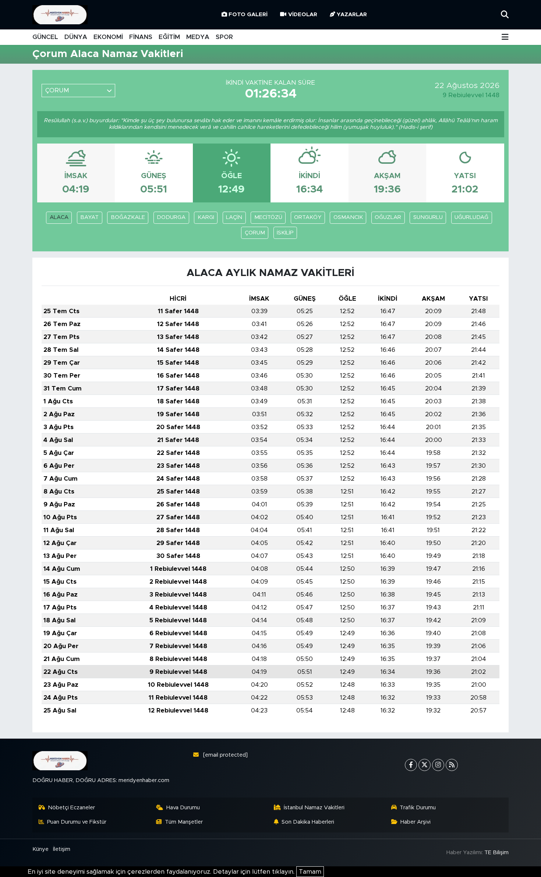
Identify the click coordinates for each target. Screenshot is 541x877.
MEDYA (197, 37)
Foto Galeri (248, 14)
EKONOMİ (108, 37)
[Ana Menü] (505, 37)
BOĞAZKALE (128, 217)
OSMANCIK (348, 217)
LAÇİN (234, 217)
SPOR (224, 37)
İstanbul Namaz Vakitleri (314, 807)
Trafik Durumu (418, 807)
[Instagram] (438, 765)
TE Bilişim (496, 852)
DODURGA (171, 217)
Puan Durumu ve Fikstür (76, 822)
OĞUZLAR (388, 217)
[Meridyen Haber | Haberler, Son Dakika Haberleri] (60, 14)
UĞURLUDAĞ (471, 217)
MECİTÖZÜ (268, 217)
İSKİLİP (285, 233)
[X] (424, 765)
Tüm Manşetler (184, 822)
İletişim (61, 849)
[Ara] (505, 14)
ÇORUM (255, 233)
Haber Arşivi (415, 822)
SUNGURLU (428, 217)
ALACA (59, 217)
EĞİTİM (169, 37)
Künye (40, 849)
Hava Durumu (183, 807)
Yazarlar (352, 14)
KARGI (206, 217)
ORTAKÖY (307, 217)
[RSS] (452, 765)
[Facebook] (411, 765)
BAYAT (89, 217)
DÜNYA (75, 37)
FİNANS (140, 37)
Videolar (302, 14)
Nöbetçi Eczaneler (71, 807)
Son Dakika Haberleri (308, 822)
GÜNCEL (45, 37)
